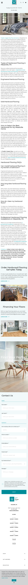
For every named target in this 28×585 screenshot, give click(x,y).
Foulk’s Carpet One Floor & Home (9, 38)
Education (6, 565)
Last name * (4, 413)
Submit (14, 492)
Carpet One (3, 15)
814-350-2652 (14, 10)
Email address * (5, 443)
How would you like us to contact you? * (11, 426)
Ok (14, 580)
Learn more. (5, 578)
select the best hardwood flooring (17, 157)
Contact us (4, 249)
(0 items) (25, 2)
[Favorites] (23, 2)
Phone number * (5, 434)
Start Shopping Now (12, 376)
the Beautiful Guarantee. (20, 241)
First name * (4, 404)
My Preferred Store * (6, 460)
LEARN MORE (4, 281)
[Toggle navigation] (2, 2)
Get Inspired (6, 559)
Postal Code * (5, 451)
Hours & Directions (14, 510)
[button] (21, 2)
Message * (4, 468)
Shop (4, 553)
